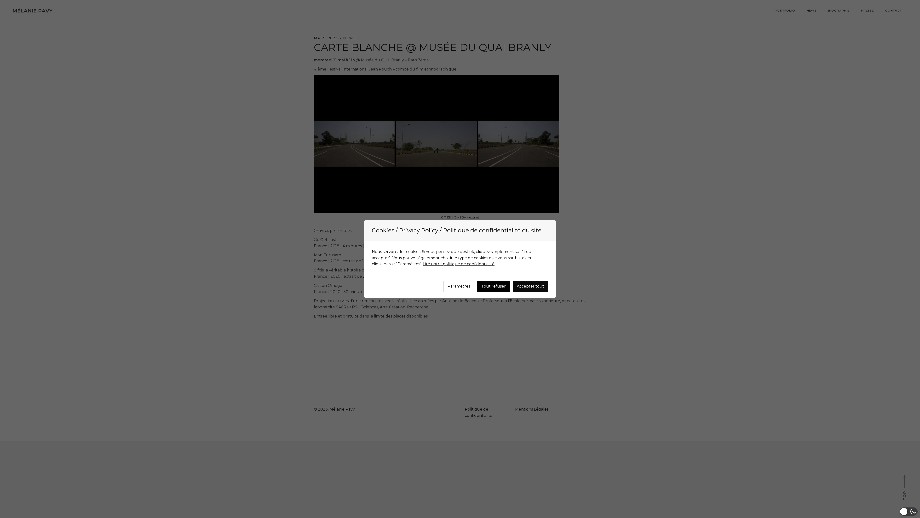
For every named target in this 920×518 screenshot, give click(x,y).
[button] (909, 511)
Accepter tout (530, 286)
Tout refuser (493, 286)
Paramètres (459, 286)
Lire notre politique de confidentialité (458, 264)
